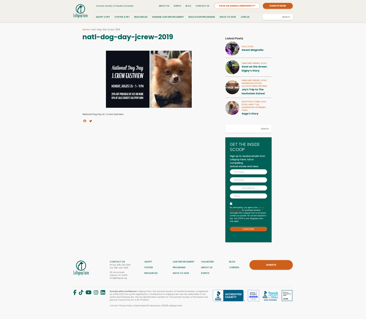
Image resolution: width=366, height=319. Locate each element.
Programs (179, 267)
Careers (234, 267)
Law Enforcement (183, 261)
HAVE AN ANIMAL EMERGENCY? (237, 5)
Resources (141, 17)
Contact (114, 305)
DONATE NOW (278, 5)
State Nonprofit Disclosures (147, 305)
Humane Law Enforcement (168, 17)
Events (177, 5)
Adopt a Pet (103, 17)
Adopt (148, 261)
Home (85, 29)
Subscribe (248, 229)
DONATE (271, 264)
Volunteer (207, 261)
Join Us (244, 17)
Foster (148, 267)
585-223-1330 (124, 264)
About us (206, 267)
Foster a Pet (122, 17)
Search (286, 17)
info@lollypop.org (118, 278)
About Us (164, 5)
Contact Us (202, 5)
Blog (188, 5)
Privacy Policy (126, 305)
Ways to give (181, 273)
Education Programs (201, 17)
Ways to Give (228, 17)
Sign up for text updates (243, 203)
